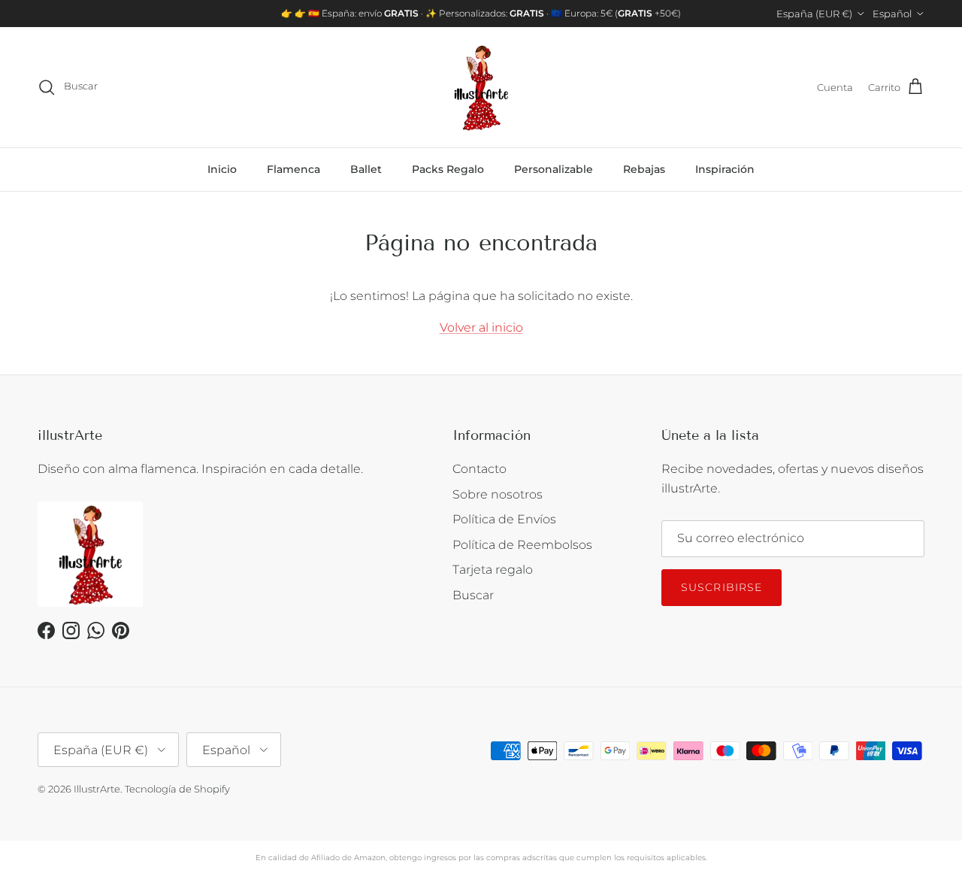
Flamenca (293, 169)
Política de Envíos (504, 519)
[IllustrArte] (481, 87)
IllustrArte (97, 789)
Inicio (222, 169)
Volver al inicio (481, 327)
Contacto (479, 469)
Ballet (366, 169)
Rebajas (644, 169)
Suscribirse (721, 587)
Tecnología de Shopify (177, 789)
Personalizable (553, 169)
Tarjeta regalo (492, 569)
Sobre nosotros (497, 494)
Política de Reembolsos (522, 545)
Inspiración (725, 169)
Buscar (473, 595)
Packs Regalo (448, 169)
